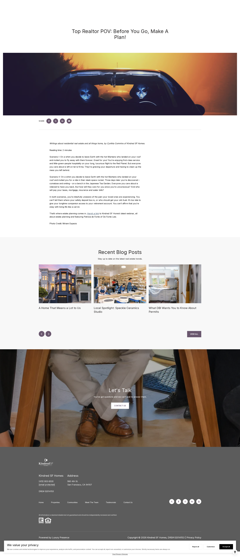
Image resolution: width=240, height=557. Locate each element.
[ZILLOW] (198, 501)
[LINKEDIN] (192, 501)
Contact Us (128, 502)
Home (41, 502)
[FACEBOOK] (178, 501)
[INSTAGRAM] (185, 501)
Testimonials (111, 502)
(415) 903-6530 (46, 481)
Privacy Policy (193, 537)
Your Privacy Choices (120, 554)
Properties (55, 502)
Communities (72, 502)
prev (41, 334)
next (48, 334)
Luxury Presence (60, 537)
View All (194, 334)
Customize (211, 547)
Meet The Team (91, 502)
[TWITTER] (171, 501)
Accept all (226, 547)
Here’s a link (93, 213)
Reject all (195, 547)
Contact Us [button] (120, 406)
